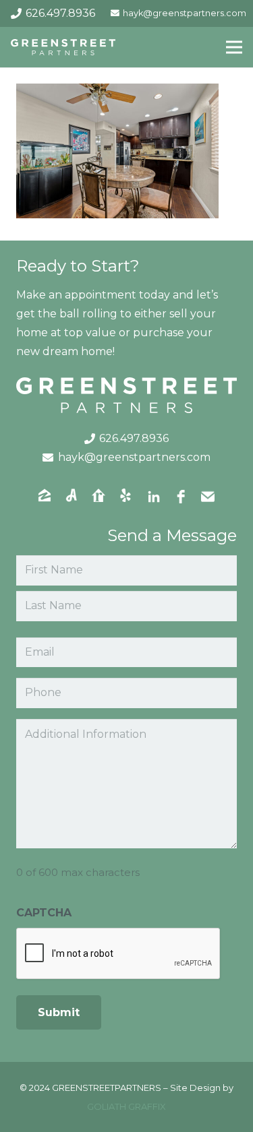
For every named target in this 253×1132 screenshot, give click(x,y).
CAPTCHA (44, 912)
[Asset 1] (63, 47)
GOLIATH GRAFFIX (126, 1106)
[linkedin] (153, 496)
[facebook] (180, 496)
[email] (207, 496)
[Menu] (234, 47)
